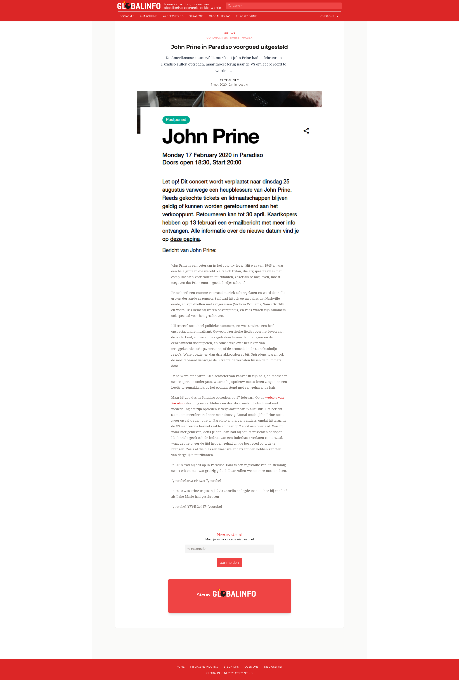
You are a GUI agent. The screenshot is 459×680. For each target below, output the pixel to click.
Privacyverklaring (204, 666)
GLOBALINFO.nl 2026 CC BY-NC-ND (229, 673)
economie (127, 16)
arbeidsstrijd (173, 16)
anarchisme (148, 16)
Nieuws (229, 33)
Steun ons (231, 666)
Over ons (251, 666)
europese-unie (246, 16)
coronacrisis (218, 37)
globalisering (219, 16)
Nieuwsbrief (273, 666)
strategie (196, 16)
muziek (247, 37)
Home (180, 666)
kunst (235, 37)
